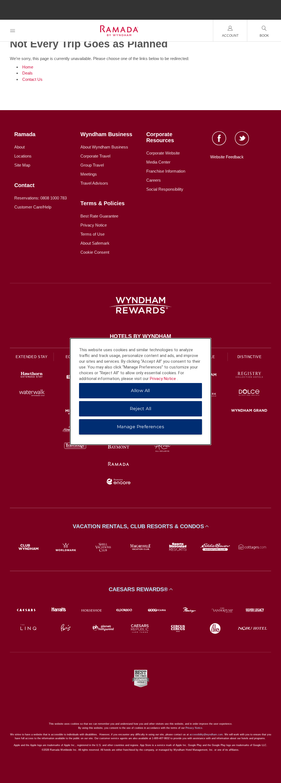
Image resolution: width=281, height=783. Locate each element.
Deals (27, 73)
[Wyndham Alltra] (162, 446)
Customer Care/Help (32, 207)
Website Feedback (227, 157)
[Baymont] (118, 446)
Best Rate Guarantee (99, 216)
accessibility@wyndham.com (206, 734)
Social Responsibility (164, 189)
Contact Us (32, 79)
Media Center (158, 162)
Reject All (140, 408)
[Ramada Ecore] (118, 482)
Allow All (140, 390)
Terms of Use (92, 234)
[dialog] (140, 391)
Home (27, 67)
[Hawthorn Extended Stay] (31, 375)
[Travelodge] (75, 446)
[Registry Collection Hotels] (249, 375)
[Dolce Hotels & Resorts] (249, 393)
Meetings (88, 174)
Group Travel (92, 165)
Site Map (22, 165)
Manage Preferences (140, 426)
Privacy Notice (93, 225)
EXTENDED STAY (31, 357)
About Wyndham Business (104, 147)
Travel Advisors (94, 183)
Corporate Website (163, 153)
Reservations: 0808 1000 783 (40, 198)
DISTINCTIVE (249, 357)
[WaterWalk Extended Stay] (31, 393)
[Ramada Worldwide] (118, 464)
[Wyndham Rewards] (140, 305)
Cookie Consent (94, 252)
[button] (140, 526)
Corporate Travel (95, 156)
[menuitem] (12, 30)
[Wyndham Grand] (249, 411)
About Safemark (94, 243)
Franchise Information (165, 171)
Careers (153, 180)
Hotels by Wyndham (140, 336)
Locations (23, 156)
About (19, 147)
